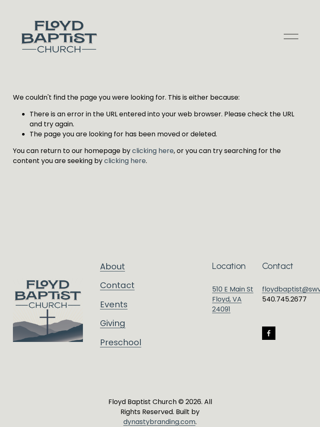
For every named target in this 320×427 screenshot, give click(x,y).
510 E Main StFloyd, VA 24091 (232, 299)
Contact (117, 285)
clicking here (153, 151)
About (112, 266)
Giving (112, 323)
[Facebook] (268, 333)
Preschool (120, 342)
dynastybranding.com (159, 422)
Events (114, 304)
